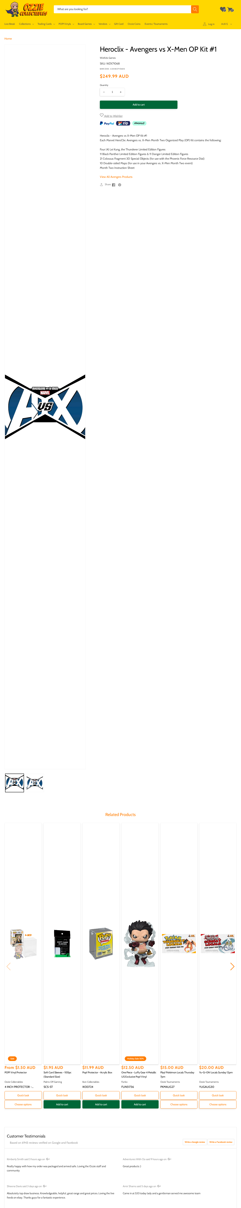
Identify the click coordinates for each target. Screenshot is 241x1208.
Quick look (23, 1095)
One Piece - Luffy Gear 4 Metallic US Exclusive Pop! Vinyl (138, 1074)
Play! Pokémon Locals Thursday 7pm (177, 1074)
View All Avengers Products (116, 177)
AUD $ (224, 23)
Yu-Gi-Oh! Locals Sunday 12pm (216, 1072)
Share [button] (108, 184)
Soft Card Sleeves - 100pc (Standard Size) (57, 1074)
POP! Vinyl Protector (16, 1072)
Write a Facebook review (220, 1142)
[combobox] (126, 9)
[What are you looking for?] (195, 9)
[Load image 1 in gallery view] (14, 783)
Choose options (23, 1104)
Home (8, 38)
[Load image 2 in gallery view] (35, 783)
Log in (211, 24)
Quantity (104, 85)
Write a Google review (195, 1142)
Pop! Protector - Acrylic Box (97, 1072)
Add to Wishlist (113, 116)
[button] (26, 24)
